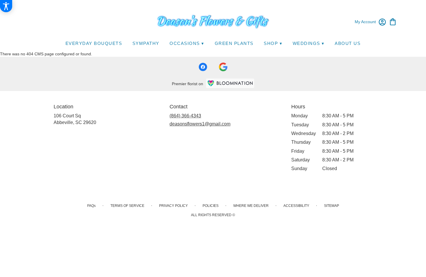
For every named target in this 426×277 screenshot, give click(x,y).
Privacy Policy (173, 206)
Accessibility (296, 206)
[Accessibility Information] (6, 6)
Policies (211, 206)
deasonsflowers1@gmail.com (200, 123)
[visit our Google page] (223, 67)
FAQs (91, 206)
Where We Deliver (251, 206)
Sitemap (331, 206)
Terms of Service (127, 206)
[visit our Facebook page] (203, 67)
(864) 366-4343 (185, 115)
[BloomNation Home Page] (230, 83)
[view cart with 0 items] (392, 21)
